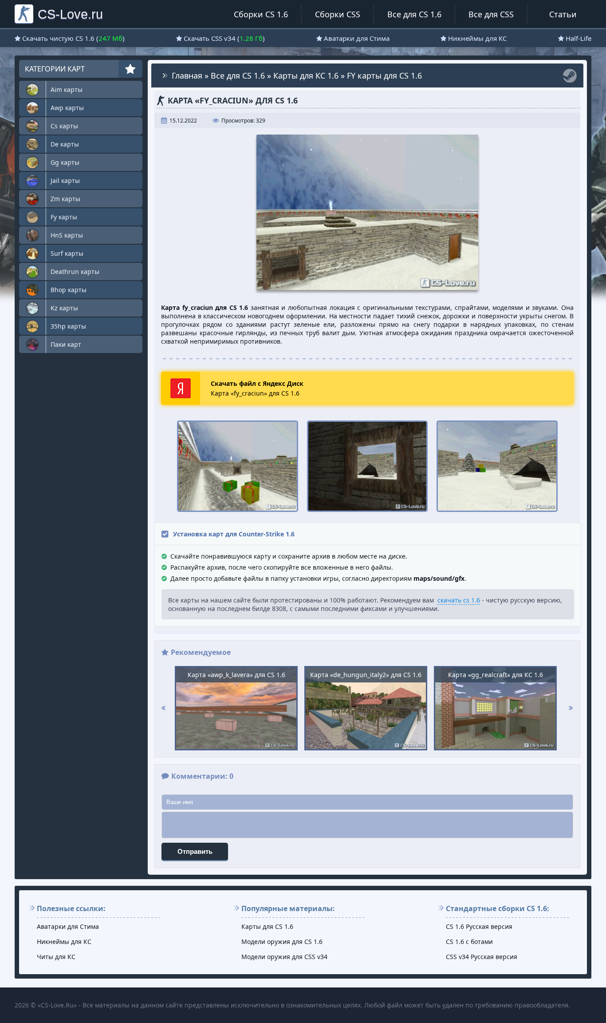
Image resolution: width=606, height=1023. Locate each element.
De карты (65, 144)
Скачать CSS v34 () (224, 38)
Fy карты (64, 217)
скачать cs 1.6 (458, 600)
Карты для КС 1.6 (305, 75)
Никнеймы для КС (477, 38)
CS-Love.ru (70, 14)
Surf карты (67, 253)
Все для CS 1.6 (414, 14)
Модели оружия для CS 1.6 (282, 941)
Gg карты (65, 162)
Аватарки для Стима (357, 38)
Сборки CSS (337, 14)
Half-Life (578, 38)
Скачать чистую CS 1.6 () (73, 38)
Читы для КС (56, 956)
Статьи (563, 14)
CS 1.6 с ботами (469, 941)
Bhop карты (69, 289)
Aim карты (67, 89)
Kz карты (64, 308)
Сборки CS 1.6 (261, 14)
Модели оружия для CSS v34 (284, 956)
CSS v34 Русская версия (481, 956)
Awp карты (67, 107)
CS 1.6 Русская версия (479, 926)
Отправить (194, 851)
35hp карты (68, 326)
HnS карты (67, 235)
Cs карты (64, 126)
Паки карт (66, 344)
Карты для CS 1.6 (267, 926)
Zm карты (65, 198)
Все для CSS (491, 14)
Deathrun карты (75, 271)
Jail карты (65, 180)
